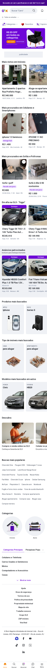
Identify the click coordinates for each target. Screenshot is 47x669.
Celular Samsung (38, 480)
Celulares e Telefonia (11, 557)
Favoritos (29, 24)
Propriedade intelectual (23, 604)
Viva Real (23, 623)
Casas (5, 575)
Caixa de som (27, 484)
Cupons (43, 24)
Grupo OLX (23, 615)
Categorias (10, 24)
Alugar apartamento (9, 499)
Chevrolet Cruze (17, 480)
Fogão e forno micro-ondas (12, 489)
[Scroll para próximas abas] (43, 550)
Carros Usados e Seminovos (15, 562)
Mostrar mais (25, 580)
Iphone (27, 480)
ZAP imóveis (23, 619)
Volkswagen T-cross (34, 465)
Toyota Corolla (22, 475)
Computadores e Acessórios (15, 570)
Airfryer (5, 484)
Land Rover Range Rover (27, 470)
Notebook (37, 484)
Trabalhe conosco (23, 611)
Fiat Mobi (5, 480)
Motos (5, 566)
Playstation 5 (15, 484)
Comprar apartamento (31, 494)
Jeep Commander (9, 470)
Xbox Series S (7, 494)
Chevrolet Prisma (8, 475)
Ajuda (23, 588)
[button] (23, 11)
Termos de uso (23, 596)
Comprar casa (24, 499)
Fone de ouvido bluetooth (34, 489)
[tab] (13, 550)
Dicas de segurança (23, 592)
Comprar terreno (8, 504)
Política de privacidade (23, 600)
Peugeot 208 (20, 465)
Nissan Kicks (34, 475)
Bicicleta (17, 494)
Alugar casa (36, 499)
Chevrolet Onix (7, 465)
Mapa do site (23, 607)
